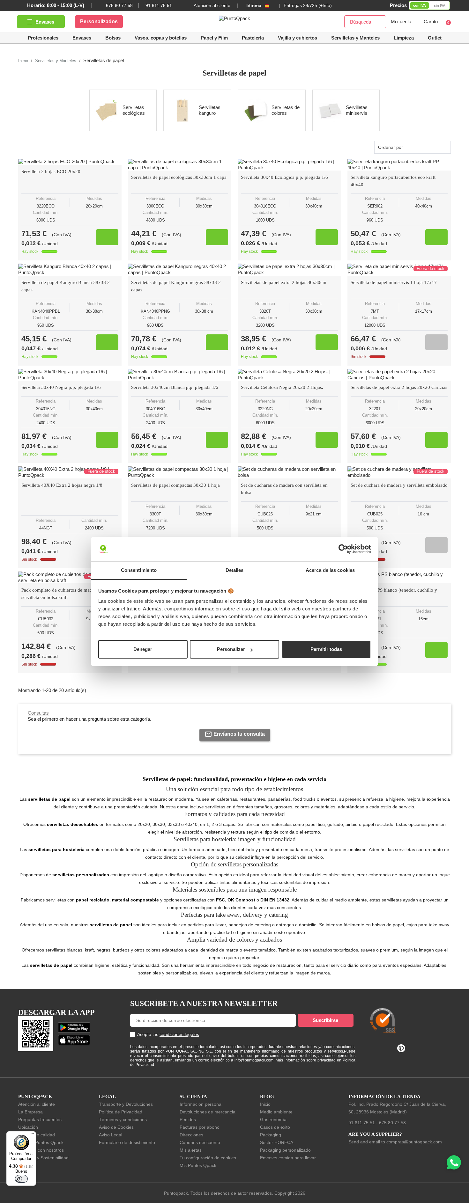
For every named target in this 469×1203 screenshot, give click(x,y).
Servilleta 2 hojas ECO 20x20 (50, 171)
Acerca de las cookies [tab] (330, 570)
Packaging (270, 1134)
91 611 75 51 (361, 1122)
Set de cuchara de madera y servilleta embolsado (399, 485)
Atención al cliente (212, 5)
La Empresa (30, 1111)
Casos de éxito (275, 1127)
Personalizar (231, 649)
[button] (298, 37)
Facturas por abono (200, 1127)
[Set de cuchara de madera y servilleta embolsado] (399, 472)
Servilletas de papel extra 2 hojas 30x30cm (283, 282)
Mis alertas (191, 1150)
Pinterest (401, 1048)
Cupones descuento (200, 1142)
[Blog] (438, 990)
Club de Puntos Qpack (40, 1142)
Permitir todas (326, 649)
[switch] (21, 1179)
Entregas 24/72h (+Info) (308, 5)
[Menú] (32, 1135)
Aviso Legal (110, 1134)
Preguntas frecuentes (40, 1119)
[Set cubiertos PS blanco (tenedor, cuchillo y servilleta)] (399, 578)
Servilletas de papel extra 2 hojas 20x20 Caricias (399, 387)
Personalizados (99, 21)
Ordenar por (390, 147)
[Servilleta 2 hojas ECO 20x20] (70, 162)
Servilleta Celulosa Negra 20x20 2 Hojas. (282, 387)
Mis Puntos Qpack (198, 1165)
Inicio (265, 1104)
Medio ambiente (276, 1111)
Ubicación (28, 1127)
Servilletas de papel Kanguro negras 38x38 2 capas (176, 286)
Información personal (201, 1104)
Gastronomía (273, 1119)
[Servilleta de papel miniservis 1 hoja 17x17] (399, 270)
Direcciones (191, 1134)
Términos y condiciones (123, 1119)
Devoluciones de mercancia (207, 1111)
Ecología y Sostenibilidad (43, 1157)
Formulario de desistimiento (127, 1142)
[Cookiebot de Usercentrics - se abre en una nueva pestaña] (343, 549)
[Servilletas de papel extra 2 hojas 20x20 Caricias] (399, 375)
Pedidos (188, 1119)
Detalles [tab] (235, 570)
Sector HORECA (276, 1142)
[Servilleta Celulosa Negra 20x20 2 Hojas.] (289, 375)
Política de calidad (36, 1134)
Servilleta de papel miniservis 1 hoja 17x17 (394, 282)
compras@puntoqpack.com (414, 1141)
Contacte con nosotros (41, 1150)
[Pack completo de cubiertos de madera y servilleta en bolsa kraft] (70, 578)
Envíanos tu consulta (239, 734)
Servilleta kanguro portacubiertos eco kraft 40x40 (393, 181)
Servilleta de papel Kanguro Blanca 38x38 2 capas (65, 286)
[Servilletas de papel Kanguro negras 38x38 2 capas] (179, 270)
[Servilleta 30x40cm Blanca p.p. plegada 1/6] (179, 375)
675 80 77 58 (119, 5)
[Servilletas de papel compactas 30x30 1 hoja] (179, 472)
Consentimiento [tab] (139, 570)
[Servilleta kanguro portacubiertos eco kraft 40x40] (399, 165)
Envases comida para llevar (288, 1157)
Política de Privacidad (120, 1111)
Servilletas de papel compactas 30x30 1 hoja (175, 485)
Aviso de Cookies (116, 1127)
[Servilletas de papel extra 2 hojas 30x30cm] (289, 270)
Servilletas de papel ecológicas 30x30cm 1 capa (179, 177)
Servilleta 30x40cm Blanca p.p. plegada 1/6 (174, 387)
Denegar (142, 649)
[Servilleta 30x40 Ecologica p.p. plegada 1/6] (289, 165)
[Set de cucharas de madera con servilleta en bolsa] (289, 472)
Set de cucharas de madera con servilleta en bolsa (284, 489)
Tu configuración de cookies (208, 1157)
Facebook (376, 1049)
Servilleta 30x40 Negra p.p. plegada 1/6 (61, 387)
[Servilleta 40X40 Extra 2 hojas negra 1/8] (70, 472)
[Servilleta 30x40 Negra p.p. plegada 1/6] (70, 375)
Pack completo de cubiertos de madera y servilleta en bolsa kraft (61, 593)
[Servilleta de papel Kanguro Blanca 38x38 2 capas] (70, 270)
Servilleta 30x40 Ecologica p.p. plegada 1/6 (284, 177)
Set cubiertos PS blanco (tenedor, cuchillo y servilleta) (394, 593)
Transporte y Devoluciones (126, 1104)
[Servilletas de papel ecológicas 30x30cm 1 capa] (179, 165)
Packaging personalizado (285, 1150)
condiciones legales (179, 1034)
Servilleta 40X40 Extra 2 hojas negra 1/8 (61, 485)
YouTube (388, 1049)
